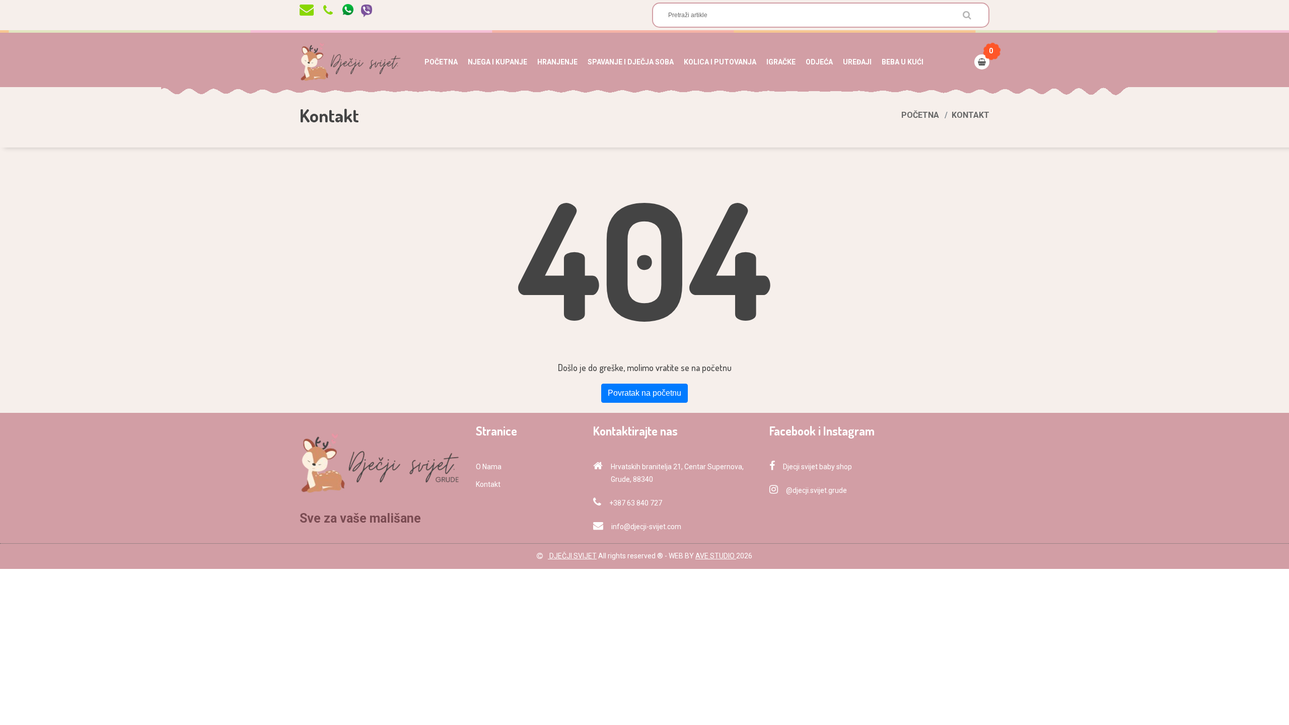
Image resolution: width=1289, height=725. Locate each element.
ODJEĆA (819, 62)
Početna (920, 115)
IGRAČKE (781, 62)
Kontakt (488, 484)
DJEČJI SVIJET (572, 556)
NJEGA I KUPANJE (497, 62)
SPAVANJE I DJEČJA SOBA (631, 62)
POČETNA (441, 62)
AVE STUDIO (715, 556)
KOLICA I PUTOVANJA (720, 62)
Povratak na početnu (644, 393)
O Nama (489, 467)
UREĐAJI (857, 62)
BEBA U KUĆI (902, 62)
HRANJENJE (557, 62)
